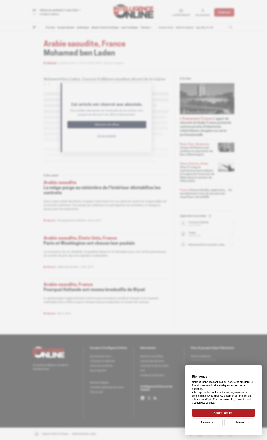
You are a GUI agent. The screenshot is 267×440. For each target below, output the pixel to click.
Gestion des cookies (203, 402)
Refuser (239, 422)
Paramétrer (207, 422)
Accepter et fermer (223, 412)
